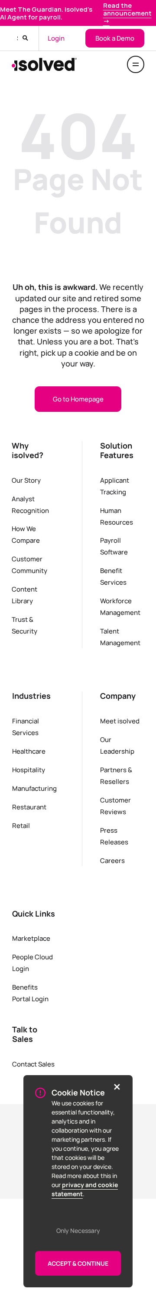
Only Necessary (78, 1230)
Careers (112, 860)
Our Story (26, 480)
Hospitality (28, 769)
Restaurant (29, 806)
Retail (21, 825)
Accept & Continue (78, 1263)
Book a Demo (114, 38)
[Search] (25, 38)
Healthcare (29, 751)
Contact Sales (33, 1064)
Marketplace (31, 938)
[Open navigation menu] (135, 64)
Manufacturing (34, 788)
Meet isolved (120, 720)
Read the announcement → (127, 13)
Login (56, 38)
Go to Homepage (78, 399)
